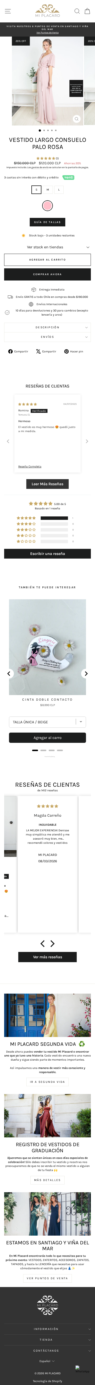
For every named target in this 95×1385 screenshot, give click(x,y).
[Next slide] (87, 441)
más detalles (47, 1180)
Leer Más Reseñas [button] (47, 484)
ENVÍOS (47, 337)
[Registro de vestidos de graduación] (47, 1115)
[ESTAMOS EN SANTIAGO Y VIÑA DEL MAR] (47, 1214)
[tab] (35, 750)
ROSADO (47, 206)
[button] (46, 158)
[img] (27, 404)
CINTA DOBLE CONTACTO (47, 699)
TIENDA (46, 1339)
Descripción (47, 327)
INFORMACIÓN (46, 1329)
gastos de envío (39, 167)
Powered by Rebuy (47, 756)
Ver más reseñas (47, 957)
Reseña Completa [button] (29, 466)
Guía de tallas (47, 222)
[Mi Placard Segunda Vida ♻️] (47, 1015)
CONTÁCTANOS (46, 1350)
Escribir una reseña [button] (47, 553)
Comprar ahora (47, 274)
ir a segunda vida (47, 1082)
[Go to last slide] (9, 673)
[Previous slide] (8, 441)
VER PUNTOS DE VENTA (47, 1278)
